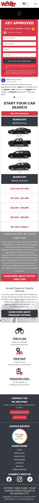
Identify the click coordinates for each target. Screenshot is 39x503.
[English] (25, 4)
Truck (19, 148)
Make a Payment (19, 469)
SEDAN (19, 136)
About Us (19, 466)
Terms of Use (19, 453)
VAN (19, 160)
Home (19, 450)
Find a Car (19, 463)
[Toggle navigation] (36, 4)
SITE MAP (7, 497)
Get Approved (19, 459)
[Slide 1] (14, 97)
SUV (19, 172)
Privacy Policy (24, 65)
